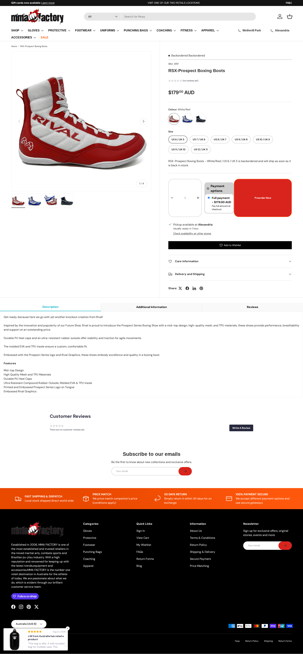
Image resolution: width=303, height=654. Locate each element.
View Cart (142, 538)
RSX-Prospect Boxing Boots (33, 46)
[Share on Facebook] (187, 288)
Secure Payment (200, 559)
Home (14, 46)
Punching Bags (136, 30)
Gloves (34, 30)
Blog (139, 566)
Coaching (164, 30)
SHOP (15, 30)
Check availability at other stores (192, 233)
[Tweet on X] (180, 288)
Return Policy (198, 545)
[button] (290, 16)
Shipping (268, 641)
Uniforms (107, 30)
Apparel (208, 30)
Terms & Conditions (202, 538)
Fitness (187, 30)
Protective (57, 30)
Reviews (252, 307)
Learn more (48, 2)
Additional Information (151, 307)
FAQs (139, 552)
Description (50, 307)
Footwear (83, 30)
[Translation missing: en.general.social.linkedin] (194, 288)
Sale (44, 37)
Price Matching (199, 566)
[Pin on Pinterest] (201, 288)
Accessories (21, 37)
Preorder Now (263, 197)
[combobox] (170, 17)
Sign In (140, 531)
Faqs (237, 641)
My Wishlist (143, 545)
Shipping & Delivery (202, 552)
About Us (196, 531)
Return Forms (145, 559)
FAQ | (289, 2)
